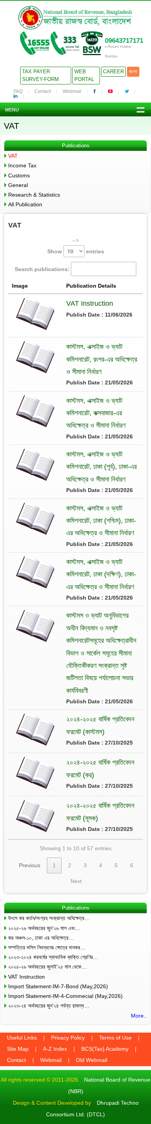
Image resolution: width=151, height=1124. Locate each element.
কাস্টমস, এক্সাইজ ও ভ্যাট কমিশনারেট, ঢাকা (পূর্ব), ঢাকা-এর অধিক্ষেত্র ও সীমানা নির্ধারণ (101, 466)
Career (113, 71)
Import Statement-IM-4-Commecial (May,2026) (65, 996)
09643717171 (124, 40)
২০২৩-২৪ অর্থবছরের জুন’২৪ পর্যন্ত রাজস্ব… (48, 1006)
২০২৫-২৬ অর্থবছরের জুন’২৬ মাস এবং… (44, 928)
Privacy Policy (68, 1038)
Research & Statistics (34, 195)
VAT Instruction (89, 303)
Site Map (18, 1049)
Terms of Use (115, 1038)
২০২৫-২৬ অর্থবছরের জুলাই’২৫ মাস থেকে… (47, 967)
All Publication (25, 204)
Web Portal (84, 75)
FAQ (18, 91)
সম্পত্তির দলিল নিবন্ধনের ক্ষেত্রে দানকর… (47, 947)
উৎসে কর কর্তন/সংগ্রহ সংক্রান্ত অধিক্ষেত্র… (49, 918)
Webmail (72, 91)
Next (76, 881)
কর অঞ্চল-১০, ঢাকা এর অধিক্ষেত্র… (41, 938)
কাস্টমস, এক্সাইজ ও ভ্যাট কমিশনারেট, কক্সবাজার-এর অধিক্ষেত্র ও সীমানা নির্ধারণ (95, 413)
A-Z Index (55, 1049)
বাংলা (133, 71)
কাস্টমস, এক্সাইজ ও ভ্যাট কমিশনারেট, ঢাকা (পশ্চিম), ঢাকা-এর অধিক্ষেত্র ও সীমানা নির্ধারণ (101, 520)
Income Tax (22, 165)
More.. (139, 1016)
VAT (13, 156)
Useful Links (22, 1038)
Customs (19, 175)
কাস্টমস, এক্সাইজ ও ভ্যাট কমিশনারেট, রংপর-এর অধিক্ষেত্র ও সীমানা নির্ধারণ (101, 359)
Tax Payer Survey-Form (40, 75)
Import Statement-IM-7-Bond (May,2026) (58, 986)
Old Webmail (91, 1060)
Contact (42, 91)
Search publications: (42, 269)
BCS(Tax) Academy (105, 1049)
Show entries (75, 251)
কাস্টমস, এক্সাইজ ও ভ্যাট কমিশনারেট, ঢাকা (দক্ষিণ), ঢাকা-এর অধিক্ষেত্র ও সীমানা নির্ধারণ (101, 574)
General (18, 185)
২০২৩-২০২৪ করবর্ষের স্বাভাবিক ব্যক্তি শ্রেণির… (53, 957)
